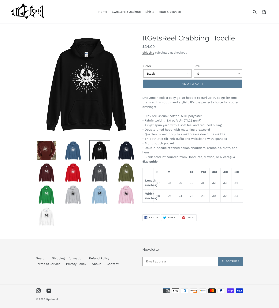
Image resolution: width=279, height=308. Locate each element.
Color (147, 66)
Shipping (148, 52)
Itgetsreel (52, 299)
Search (41, 258)
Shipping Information (67, 258)
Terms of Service (48, 264)
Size (197, 66)
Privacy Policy (76, 264)
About (96, 264)
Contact (113, 264)
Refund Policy (99, 258)
